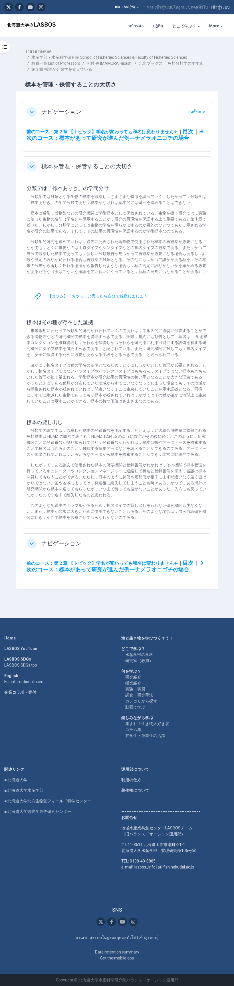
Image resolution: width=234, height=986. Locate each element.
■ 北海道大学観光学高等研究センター (37, 811)
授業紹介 (133, 683)
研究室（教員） (139, 660)
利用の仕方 (131, 780)
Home (10, 638)
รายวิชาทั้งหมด (38, 51)
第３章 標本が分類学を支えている (61, 69)
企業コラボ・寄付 (20, 692)
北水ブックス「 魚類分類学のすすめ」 (173, 63)
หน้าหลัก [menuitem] (136, 26)
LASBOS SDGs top (20, 665)
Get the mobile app (117, 958)
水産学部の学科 (139, 654)
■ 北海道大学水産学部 (23, 790)
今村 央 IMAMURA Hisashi (109, 63)
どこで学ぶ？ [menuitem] (184, 26)
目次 (188, 131)
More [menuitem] (214, 26)
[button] (127, 7)
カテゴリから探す (141, 701)
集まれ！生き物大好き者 (147, 723)
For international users (24, 681)
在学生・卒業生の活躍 (145, 735)
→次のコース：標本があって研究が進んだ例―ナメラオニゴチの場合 (115, 134)
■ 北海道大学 (15, 780)
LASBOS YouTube (20, 648)
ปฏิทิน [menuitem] (158, 26)
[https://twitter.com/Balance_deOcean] (8, 7)
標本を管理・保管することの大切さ (87, 166)
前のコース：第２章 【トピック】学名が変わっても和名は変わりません (100, 131)
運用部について (135, 769)
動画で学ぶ (135, 707)
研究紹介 (133, 677)
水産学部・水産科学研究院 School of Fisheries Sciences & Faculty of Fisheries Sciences (109, 57)
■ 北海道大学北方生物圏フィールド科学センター (47, 801)
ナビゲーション (61, 111)
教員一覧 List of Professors (55, 63)
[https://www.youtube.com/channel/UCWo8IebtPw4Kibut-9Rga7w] (30, 7)
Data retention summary (117, 952)
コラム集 (133, 729)
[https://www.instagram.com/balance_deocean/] (41, 7)
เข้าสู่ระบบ (220, 7)
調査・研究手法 (139, 695)
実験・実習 (135, 689)
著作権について (135, 790)
